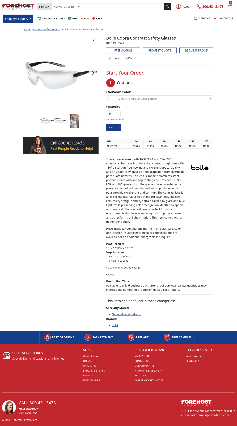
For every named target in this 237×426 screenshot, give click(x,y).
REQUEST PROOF (196, 50)
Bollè (115, 325)
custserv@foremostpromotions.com (205, 415)
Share (115, 58)
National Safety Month (46, 29)
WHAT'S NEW (90, 356)
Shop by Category (17, 19)
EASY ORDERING (63, 337)
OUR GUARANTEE (144, 365)
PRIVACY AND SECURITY (148, 370)
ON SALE (88, 361)
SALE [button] (99, 18)
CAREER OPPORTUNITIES (148, 380)
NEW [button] (75, 18)
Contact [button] (225, 18)
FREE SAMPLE (123, 50)
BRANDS (88, 375)
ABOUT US (140, 375)
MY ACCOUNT (142, 356)
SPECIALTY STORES (94, 370)
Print (131, 58)
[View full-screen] (94, 39)
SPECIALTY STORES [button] (53, 18)
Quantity (113, 107)
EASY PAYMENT (102, 337)
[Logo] (18, 6)
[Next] (92, 73)
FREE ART (142, 337)
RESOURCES (193, 361)
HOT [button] (86, 18)
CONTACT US (141, 361)
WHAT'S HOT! (90, 365)
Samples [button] (204, 18)
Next (111, 127)
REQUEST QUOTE (159, 50)
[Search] (167, 6)
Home (27, 29)
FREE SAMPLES (182, 337)
